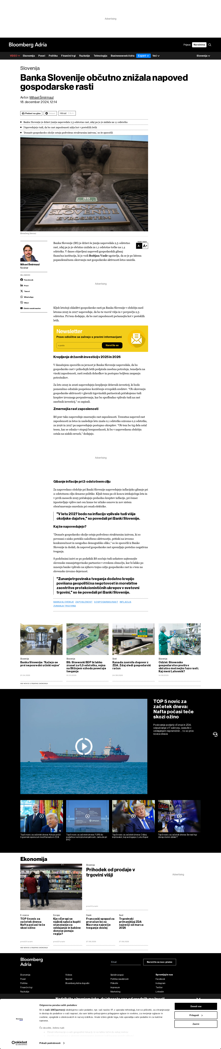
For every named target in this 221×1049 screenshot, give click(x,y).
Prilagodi (194, 1015)
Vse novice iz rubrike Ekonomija (34, 683)
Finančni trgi (68, 55)
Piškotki (114, 983)
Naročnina (199, 44)
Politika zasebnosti (119, 979)
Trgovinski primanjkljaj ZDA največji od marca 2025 (131, 923)
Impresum (115, 987)
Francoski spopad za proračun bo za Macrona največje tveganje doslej (100, 923)
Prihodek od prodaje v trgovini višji (110, 872)
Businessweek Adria (123, 55)
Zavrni (196, 1024)
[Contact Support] (215, 734)
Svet (114, 659)
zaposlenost (83, 602)
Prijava (187, 44)
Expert (142, 55)
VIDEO (13, 55)
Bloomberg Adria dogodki (77, 983)
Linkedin (160, 991)
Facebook (160, 979)
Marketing (115, 991)
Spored (68, 979)
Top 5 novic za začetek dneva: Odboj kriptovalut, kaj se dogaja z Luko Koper (130, 835)
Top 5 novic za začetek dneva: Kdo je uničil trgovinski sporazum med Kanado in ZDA (40, 835)
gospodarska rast (106, 602)
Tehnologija (100, 55)
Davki (89, 915)
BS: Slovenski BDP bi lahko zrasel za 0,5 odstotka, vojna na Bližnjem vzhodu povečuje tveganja (86, 667)
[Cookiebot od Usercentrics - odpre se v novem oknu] (19, 1043)
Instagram (161, 983)
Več (155, 55)
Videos (68, 975)
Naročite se (112, 345)
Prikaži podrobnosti (49, 1043)
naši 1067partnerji (55, 1010)
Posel (41, 55)
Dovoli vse (195, 1006)
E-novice (24, 915)
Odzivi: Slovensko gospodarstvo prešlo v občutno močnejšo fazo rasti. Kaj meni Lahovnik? (179, 667)
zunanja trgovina (64, 606)
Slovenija (24, 659)
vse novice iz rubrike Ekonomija (34, 947)
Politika (53, 55)
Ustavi (52, 113)
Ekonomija (29, 55)
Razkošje (84, 55)
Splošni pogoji (117, 975)
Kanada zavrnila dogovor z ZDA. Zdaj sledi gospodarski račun (131, 665)
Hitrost (63, 113)
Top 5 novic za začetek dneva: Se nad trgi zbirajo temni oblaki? (177, 835)
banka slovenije (63, 602)
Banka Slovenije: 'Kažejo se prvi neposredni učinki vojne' (40, 664)
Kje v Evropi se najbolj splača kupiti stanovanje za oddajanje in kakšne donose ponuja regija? (67, 926)
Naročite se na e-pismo (159, 962)
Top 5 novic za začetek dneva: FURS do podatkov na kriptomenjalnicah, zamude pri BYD (86, 837)
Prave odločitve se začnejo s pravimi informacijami (89, 337)
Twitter (159, 987)
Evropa (56, 915)
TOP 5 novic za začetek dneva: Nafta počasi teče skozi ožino (173, 709)
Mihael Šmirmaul (42, 97)
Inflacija (125, 602)
